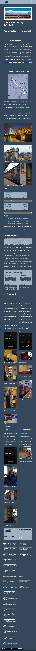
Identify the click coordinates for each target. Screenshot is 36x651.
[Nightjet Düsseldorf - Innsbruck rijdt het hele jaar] (18, 224)
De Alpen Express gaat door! (8, 622)
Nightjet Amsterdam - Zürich (23, 553)
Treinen (20, 541)
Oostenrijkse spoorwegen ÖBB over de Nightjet (18, 229)
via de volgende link (27, 446)
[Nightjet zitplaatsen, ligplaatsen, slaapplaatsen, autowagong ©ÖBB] (18, 63)
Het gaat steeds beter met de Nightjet (10, 621)
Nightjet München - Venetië (23, 550)
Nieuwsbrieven (21, 581)
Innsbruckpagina (28, 59)
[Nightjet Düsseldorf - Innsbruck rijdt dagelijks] (18, 219)
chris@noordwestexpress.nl (26, 585)
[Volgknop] (19, 537)
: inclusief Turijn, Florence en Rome (10, 547)
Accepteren (20, 648)
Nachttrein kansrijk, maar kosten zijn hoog (10, 594)
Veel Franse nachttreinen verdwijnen (9, 644)
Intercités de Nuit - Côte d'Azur (24, 544)
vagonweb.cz (20, 268)
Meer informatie (15, 648)
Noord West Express (25, 529)
